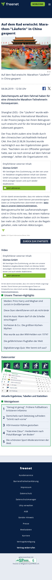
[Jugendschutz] (26, 560)
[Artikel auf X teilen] (49, 88)
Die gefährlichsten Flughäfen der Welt (23, 341)
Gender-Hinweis (26, 517)
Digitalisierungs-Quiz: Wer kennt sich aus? (25, 347)
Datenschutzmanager (26, 499)
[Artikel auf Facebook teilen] (44, 88)
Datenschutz (26, 493)
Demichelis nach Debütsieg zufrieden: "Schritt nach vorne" (25, 417)
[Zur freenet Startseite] (10, 3)
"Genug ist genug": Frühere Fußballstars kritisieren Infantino (27, 409)
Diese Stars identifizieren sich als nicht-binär (26, 310)
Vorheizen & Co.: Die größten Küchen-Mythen (23, 327)
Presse (26, 523)
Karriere (26, 535)
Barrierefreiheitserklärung (26, 481)
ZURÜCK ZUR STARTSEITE (35, 241)
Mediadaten (26, 529)
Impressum (26, 487)
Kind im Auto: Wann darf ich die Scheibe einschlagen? (24, 318)
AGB (26, 511)
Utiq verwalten (26, 505)
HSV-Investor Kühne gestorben (22, 425)
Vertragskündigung (26, 541)
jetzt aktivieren (13, 188)
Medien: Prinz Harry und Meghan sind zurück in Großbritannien (23, 302)
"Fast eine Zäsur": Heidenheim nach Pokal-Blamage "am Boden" (24, 433)
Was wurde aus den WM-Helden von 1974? (26, 334)
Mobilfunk (37, 4)
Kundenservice (26, 475)
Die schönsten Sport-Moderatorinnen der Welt (27, 441)
